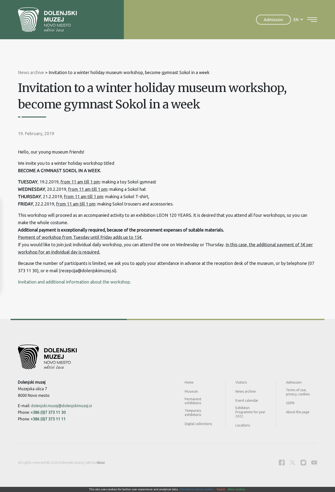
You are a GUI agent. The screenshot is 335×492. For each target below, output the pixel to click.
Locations (242, 425)
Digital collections (198, 424)
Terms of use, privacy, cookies (298, 392)
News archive (245, 391)
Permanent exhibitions (193, 401)
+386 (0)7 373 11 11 (48, 419)
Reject (221, 489)
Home (189, 382)
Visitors (241, 382)
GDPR (290, 403)
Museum (191, 391)
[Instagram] (303, 462)
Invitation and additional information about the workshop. (74, 281)
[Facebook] (282, 462)
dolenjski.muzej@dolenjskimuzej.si (61, 405)
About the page (297, 412)
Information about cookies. (196, 489)
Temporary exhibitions (193, 413)
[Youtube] (314, 462)
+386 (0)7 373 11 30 (48, 412)
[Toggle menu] (312, 20)
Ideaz (101, 463)
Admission (273, 19)
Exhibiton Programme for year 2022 (250, 412)
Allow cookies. (237, 489)
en (296, 19)
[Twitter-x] (293, 462)
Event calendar (246, 400)
